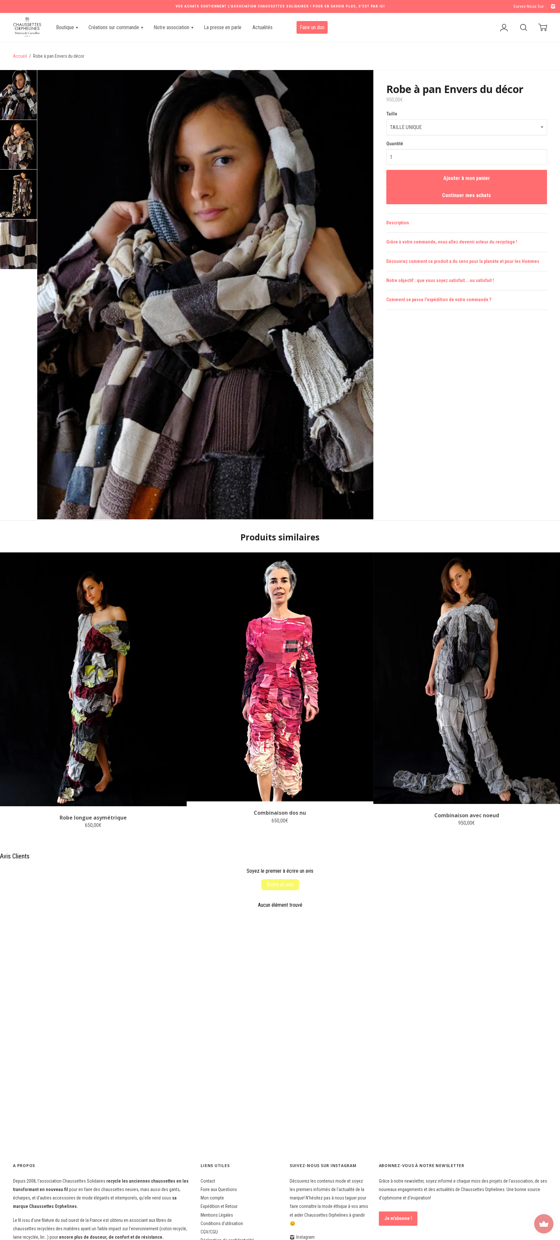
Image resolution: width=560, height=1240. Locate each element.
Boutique (65, 27)
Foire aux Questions (219, 1189)
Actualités (262, 27)
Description (397, 222)
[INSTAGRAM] (552, 7)
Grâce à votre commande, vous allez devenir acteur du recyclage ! (451, 241)
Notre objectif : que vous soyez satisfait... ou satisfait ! (440, 280)
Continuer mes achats (466, 195)
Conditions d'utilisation (222, 1223)
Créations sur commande (114, 27)
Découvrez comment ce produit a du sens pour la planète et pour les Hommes (462, 261)
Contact (208, 1181)
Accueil (20, 56)
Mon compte (212, 1197)
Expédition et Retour (219, 1206)
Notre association (172, 27)
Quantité (394, 143)
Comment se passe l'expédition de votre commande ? (438, 299)
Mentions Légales (217, 1215)
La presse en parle (222, 27)
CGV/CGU (209, 1231)
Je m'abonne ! (398, 1218)
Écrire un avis (280, 884)
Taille (391, 113)
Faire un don (312, 27)
